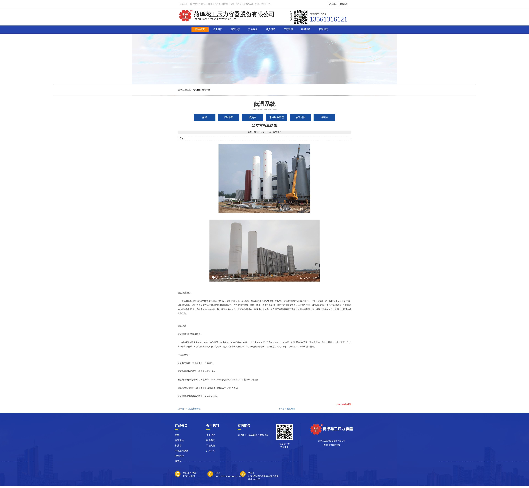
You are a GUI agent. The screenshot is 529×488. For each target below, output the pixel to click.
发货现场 (270, 29)
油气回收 (179, 456)
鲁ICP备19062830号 (331, 445)
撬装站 (178, 461)
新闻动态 (235, 29)
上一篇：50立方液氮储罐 (189, 409)
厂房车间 (288, 29)
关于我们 (217, 29)
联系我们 (344, 4)
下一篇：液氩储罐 (286, 409)
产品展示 (333, 4)
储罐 (177, 435)
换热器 (178, 445)
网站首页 (200, 29)
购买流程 (306, 29)
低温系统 (179, 440)
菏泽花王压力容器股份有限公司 (253, 435)
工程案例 (210, 445)
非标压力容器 (181, 451)
